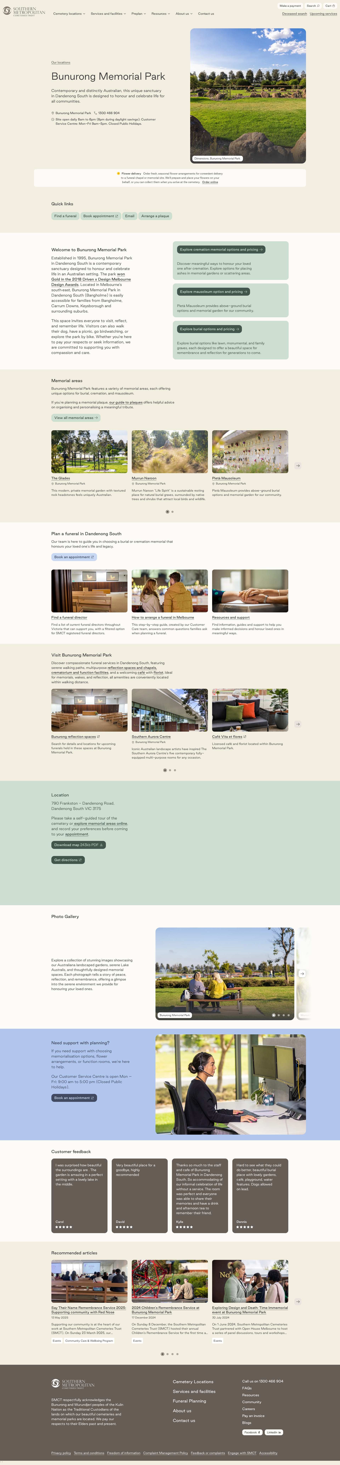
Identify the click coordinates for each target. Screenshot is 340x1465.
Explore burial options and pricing (207, 329)
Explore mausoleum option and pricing (211, 292)
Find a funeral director (69, 617)
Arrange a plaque (155, 216)
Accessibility (268, 1453)
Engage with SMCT (242, 1453)
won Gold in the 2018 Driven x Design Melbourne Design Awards (91, 279)
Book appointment (102, 217)
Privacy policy (61, 1453)
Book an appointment (74, 558)
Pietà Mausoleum (226, 478)
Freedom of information (123, 1453)
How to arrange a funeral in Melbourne (163, 617)
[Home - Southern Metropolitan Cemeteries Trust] (24, 11)
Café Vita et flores (227, 737)
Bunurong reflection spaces (73, 737)
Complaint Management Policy (165, 1453)
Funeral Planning (189, 1401)
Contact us (206, 13)
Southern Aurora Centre (151, 737)
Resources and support (231, 617)
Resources (159, 13)
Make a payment (290, 5)
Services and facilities (106, 13)
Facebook (251, 1432)
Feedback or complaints (208, 1453)
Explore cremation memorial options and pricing (219, 249)
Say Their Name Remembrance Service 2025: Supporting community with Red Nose (88, 1310)
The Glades (60, 478)
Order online (210, 182)
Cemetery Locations (193, 1381)
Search (311, 5)
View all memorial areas (73, 418)
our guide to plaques (126, 402)
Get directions (69, 861)
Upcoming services (323, 13)
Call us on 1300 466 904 (262, 1381)
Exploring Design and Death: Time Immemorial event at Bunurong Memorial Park (250, 1310)
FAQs (247, 1388)
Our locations (60, 62)
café (142, 672)
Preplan (137, 13)
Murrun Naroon (144, 478)
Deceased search (294, 13)
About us (182, 13)
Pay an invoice (253, 1416)
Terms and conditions (89, 1453)
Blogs (246, 1423)
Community (251, 1402)
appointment (76, 834)
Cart (331, 6)
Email (129, 216)
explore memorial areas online (100, 823)
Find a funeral (65, 216)
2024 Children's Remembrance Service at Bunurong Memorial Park (165, 1310)
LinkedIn (272, 1432)
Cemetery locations (67, 13)
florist (158, 672)
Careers (248, 1409)
